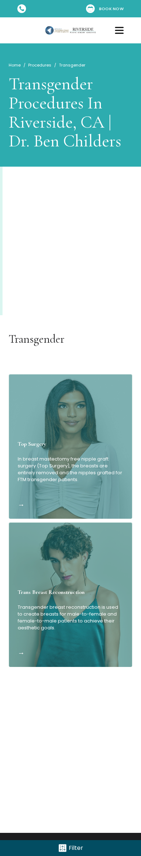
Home (15, 65)
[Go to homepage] (70, 30)
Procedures (39, 65)
